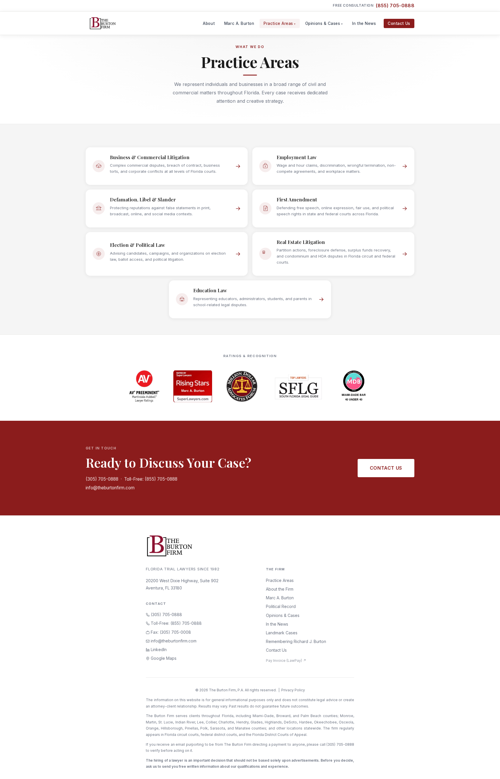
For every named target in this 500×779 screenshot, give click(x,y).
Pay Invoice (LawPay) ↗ (286, 660)
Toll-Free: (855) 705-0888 (150, 479)
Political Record (281, 606)
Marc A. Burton (239, 23)
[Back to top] (486, 768)
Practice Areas (278, 23)
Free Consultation (373, 5)
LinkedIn (158, 649)
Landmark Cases (281, 632)
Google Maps (163, 658)
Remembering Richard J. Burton (296, 641)
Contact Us (399, 23)
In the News (364, 23)
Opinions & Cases (322, 23)
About (209, 23)
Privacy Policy (293, 690)
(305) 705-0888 (102, 479)
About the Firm (279, 589)
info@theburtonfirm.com (110, 487)
